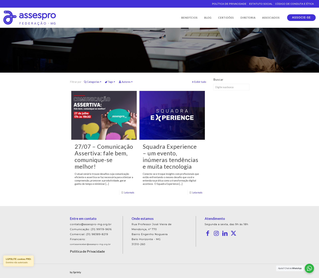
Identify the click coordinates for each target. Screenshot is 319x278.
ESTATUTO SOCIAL (260, 3)
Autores (126, 81)
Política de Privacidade (87, 251)
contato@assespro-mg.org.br (90, 224)
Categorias (93, 81)
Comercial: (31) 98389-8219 (89, 234)
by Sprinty (75, 272)
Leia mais (129, 192)
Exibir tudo (200, 81)
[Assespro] (29, 18)
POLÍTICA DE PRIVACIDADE (229, 3)
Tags (110, 81)
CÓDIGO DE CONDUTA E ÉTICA (294, 3)
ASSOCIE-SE (301, 17)
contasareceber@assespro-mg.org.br (90, 244)
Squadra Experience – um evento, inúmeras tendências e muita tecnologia (170, 156)
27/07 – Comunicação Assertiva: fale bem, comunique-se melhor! (104, 156)
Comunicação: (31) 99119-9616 (91, 229)
